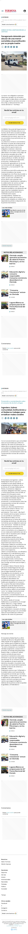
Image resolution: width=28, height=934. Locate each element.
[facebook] (8, 47)
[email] (14, 47)
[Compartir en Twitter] (11, 47)
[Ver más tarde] (2, 47)
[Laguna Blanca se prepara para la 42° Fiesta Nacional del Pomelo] (4, 305)
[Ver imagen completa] (25, 53)
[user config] (24, 11)
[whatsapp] (6, 47)
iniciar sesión (10, 348)
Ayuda (20, 926)
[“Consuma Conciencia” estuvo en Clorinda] (4, 293)
